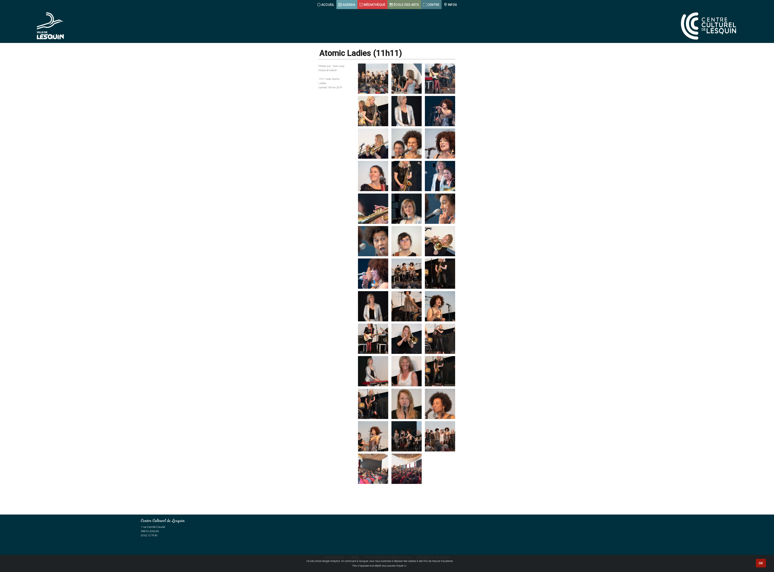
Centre (433, 5)
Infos (452, 5)
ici (405, 565)
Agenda (349, 5)
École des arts (406, 5)
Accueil (327, 5)
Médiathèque (374, 5)
